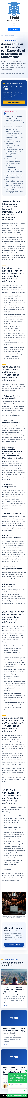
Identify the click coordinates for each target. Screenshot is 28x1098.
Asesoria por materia (9, 35)
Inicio (2, 35)
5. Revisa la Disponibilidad (13, 161)
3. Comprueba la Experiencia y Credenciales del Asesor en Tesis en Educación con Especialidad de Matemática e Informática (14, 153)
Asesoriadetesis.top (10, 867)
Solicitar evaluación (14, 944)
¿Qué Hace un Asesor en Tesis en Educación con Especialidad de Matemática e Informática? (14, 175)
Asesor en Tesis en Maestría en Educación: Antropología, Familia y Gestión (14, 1031)
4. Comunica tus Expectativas (14, 159)
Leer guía (6, 1005)
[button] (14, 24)
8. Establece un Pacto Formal (14, 171)
